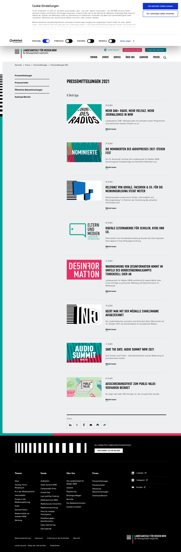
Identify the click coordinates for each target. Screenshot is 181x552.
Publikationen (55, 545)
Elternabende (46, 528)
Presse (27, 65)
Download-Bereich (23, 97)
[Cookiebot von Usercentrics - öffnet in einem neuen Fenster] (16, 41)
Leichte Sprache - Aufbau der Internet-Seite (30, 545)
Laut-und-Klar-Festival (50, 496)
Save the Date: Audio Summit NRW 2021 (130, 349)
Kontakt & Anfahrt (73, 507)
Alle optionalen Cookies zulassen (160, 6)
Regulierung (71, 491)
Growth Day (45, 492)
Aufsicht (69, 487)
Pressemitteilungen (40, 65)
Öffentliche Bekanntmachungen (28, 89)
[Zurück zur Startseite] (36, 54)
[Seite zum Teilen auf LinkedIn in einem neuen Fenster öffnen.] (70, 425)
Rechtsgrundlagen (73, 495)
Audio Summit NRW (49, 484)
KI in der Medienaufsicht (24, 491)
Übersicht (76, 538)
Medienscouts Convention (51, 503)
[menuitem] (94, 59)
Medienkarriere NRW (49, 500)
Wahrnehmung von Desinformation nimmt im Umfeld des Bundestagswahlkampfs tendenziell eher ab (134, 270)
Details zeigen (125, 41)
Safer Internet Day (48, 525)
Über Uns (70, 473)
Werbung (18, 520)
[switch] (69, 41)
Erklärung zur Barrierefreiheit (58, 538)
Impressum (39, 538)
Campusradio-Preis (48, 488)
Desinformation (21, 509)
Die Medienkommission (75, 503)
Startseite (18, 65)
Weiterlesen (111, 129)
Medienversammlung (49, 507)
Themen (18, 473)
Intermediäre (20, 495)
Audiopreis (45, 481)
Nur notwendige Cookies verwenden (160, 14)
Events (43, 473)
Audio (17, 506)
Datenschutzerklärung (23, 538)
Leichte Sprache (113, 50)
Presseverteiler (21, 82)
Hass (17, 481)
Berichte (69, 499)
